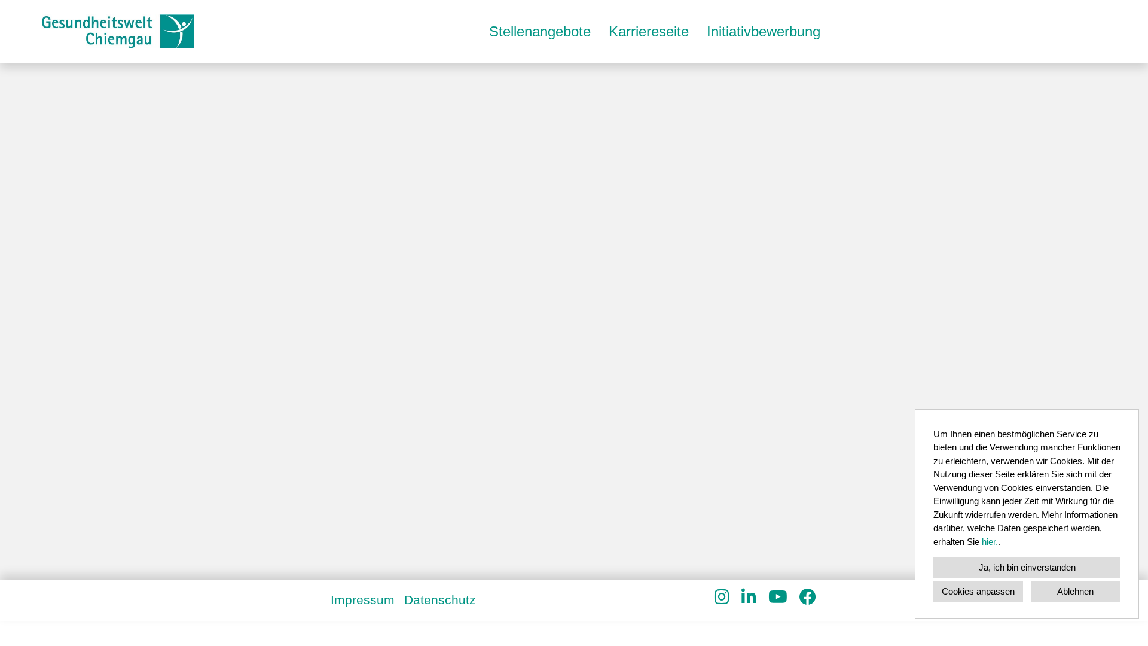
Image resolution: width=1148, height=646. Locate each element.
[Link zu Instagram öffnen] (722, 597)
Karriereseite (649, 31)
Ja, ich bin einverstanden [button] (1027, 567)
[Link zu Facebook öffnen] (807, 597)
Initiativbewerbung (763, 31)
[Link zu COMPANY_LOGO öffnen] (118, 31)
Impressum (363, 600)
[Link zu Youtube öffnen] (777, 597)
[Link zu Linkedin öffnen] (748, 597)
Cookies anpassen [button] (978, 591)
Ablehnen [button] (1075, 591)
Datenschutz (440, 600)
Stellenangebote (540, 31)
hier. (990, 542)
